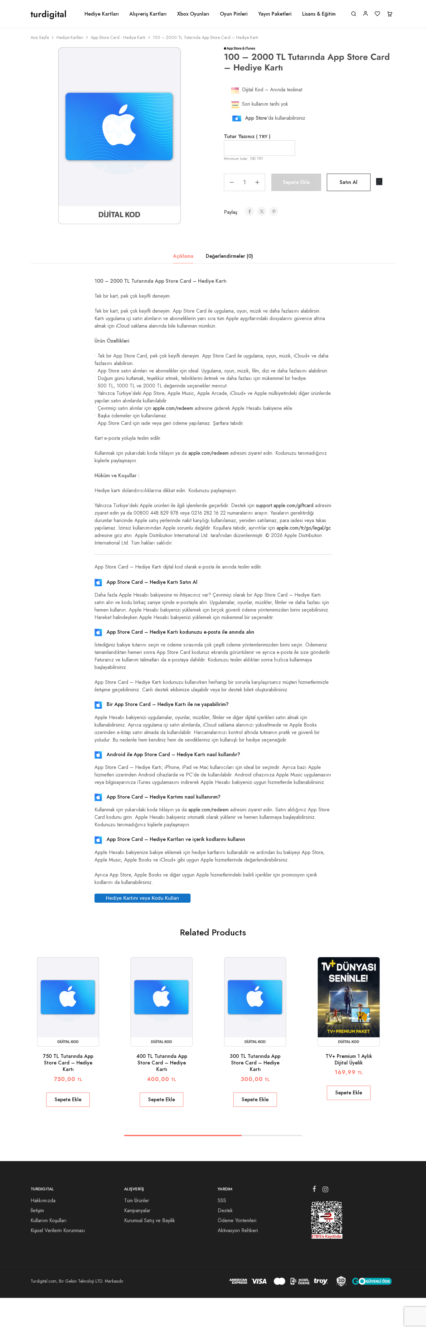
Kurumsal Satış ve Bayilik (149, 1220)
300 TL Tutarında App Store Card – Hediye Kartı (255, 1063)
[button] (68, 1099)
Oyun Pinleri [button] (234, 14)
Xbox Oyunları (193, 14)
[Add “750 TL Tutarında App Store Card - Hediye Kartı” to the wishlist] (76, 1037)
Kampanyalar (137, 1210)
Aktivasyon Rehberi (238, 1230)
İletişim (37, 1210)
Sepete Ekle (296, 182)
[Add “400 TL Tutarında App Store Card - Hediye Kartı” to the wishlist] (169, 1037)
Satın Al (348, 182)
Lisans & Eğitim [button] (319, 14)
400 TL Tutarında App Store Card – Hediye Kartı (161, 1063)
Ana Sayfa (40, 37)
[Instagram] (325, 1190)
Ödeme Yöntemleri (237, 1220)
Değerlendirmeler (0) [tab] (229, 256)
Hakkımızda (43, 1200)
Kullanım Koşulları (49, 1220)
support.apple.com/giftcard (284, 505)
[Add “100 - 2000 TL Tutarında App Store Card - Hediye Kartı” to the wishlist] (379, 181)
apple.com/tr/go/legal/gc (304, 527)
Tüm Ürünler (136, 1200)
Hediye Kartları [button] (102, 14)
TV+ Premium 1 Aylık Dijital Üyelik (349, 1059)
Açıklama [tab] (183, 256)
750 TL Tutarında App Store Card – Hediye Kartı (68, 1063)
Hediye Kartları (69, 37)
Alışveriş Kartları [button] (148, 14)
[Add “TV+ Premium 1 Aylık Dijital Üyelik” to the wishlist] (356, 1037)
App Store (256, 118)
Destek (225, 1210)
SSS (222, 1200)
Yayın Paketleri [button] (275, 14)
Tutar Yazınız (247, 136)
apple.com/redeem (173, 408)
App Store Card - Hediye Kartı (118, 37)
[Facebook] (314, 1190)
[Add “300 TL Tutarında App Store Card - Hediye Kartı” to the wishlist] (263, 1037)
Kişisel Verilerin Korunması (58, 1230)
